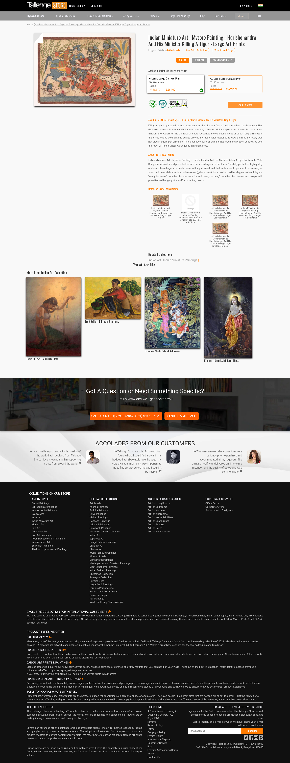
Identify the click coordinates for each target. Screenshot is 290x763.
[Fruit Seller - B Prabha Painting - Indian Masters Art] (113, 297)
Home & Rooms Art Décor (99, 16)
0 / (245, 6)
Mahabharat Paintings (101, 559)
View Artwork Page (223, 50)
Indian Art (154, 260)
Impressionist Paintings (45, 510)
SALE (259, 16)
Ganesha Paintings (100, 521)
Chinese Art (96, 549)
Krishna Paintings (99, 506)
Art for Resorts (156, 524)
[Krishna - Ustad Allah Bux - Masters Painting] (232, 317)
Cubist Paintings (41, 503)
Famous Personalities (102, 588)
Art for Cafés (155, 528)
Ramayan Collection (101, 577)
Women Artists (98, 556)
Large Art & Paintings (101, 584)
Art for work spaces (159, 531)
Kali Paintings (97, 598)
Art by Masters (130, 16)
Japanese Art (97, 538)
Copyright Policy (156, 732)
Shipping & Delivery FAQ (160, 714)
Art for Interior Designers (219, 510)
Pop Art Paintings (41, 535)
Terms (151, 728)
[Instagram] (256, 738)
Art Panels (95, 503)
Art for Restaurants (158, 521)
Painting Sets (97, 581)
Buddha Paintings (99, 510)
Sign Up (81, 6)
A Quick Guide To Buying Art (163, 711)
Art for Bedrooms (157, 506)
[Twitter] (246, 738)
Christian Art (96, 545)
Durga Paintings (98, 595)
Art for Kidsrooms (158, 513)
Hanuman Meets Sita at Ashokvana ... (164, 351)
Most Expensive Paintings (104, 566)
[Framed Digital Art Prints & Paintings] (81, 678)
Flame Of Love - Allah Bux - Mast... (43, 358)
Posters (154, 16)
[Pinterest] (261, 738)
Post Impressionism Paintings (48, 538)
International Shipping (159, 739)
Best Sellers (220, 16)
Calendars (241, 16)
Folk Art (36, 528)
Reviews (152, 721)
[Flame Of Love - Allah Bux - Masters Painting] (53, 316)
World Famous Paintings (103, 552)
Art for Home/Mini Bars (160, 517)
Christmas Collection (101, 573)
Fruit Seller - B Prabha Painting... (102, 321)
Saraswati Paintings (100, 528)
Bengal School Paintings (103, 542)
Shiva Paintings (98, 513)
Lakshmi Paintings (100, 524)
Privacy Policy (155, 735)
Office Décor (212, 503)
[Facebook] (251, 738)
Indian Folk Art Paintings (103, 570)
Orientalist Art (39, 531)
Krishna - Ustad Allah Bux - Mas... (221, 360)
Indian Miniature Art (42, 521)
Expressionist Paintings (44, 506)
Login (72, 6)
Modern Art (38, 524)
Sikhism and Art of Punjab (104, 591)
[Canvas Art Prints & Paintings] (70, 662)
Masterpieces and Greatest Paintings (110, 563)
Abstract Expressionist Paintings (49, 549)
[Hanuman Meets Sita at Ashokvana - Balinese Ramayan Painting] (172, 312)
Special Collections (65, 16)
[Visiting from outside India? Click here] (109, 611)
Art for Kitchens (156, 510)
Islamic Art (38, 513)
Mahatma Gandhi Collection (105, 531)
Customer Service (157, 743)
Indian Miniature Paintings (180, 260)
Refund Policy (155, 725)
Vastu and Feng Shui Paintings (106, 602)
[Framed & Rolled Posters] (64, 650)
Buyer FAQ (153, 718)
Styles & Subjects (35, 16)
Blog (202, 16)
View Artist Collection (196, 50)
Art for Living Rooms (159, 503)
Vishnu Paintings (99, 517)
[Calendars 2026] (50, 637)
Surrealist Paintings (42, 545)
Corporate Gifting (215, 506)
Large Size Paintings (180, 16)
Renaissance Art (41, 542)
